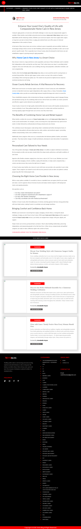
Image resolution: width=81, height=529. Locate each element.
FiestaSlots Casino (48, 398)
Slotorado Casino (48, 474)
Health (45, 423)
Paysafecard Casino (48, 451)
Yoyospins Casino (47, 505)
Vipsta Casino (46, 498)
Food (44, 405)
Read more (36, 270)
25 (43, 368)
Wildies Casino (47, 503)
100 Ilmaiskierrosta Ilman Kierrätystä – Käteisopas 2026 (50, 362)
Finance (45, 401)
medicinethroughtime (49, 433)
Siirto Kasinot (46, 471)
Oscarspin (45, 449)
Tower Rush (46, 492)
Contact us (65, 362)
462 (43, 371)
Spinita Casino (46, 481)
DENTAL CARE (46, 391)
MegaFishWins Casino (48, 435)
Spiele (44, 478)
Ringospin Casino (47, 465)
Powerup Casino (47, 460)
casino (44, 382)
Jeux (44, 430)
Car (44, 380)
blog (44, 373)
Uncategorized (47, 496)
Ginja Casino (46, 412)
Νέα (44, 515)
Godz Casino (46, 417)
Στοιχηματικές (47, 517)
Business (45, 378)
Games (44, 410)
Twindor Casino (47, 494)
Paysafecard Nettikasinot (50, 455)
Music (44, 439)
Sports (44, 483)
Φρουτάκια (45, 519)
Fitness (45, 403)
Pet (43, 458)
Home (63, 360)
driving (45, 394)
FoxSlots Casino (47, 407)
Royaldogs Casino (48, 467)
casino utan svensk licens (50, 384)
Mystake (45, 442)
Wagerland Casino (48, 501)
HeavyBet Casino (47, 426)
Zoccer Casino (47, 508)
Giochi (44, 414)
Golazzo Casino (47, 419)
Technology (46, 485)
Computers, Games (48, 389)
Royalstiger (46, 469)
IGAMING (45, 428)
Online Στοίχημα (47, 446)
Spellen (45, 476)
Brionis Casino (47, 375)
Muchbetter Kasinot (48, 437)
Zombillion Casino (48, 510)
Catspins (45, 387)
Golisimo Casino (47, 421)
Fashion (17, 8)
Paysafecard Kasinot (48, 453)
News (44, 444)
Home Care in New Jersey (28, 57)
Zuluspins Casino (47, 512)
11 (43, 366)
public (44, 462)
